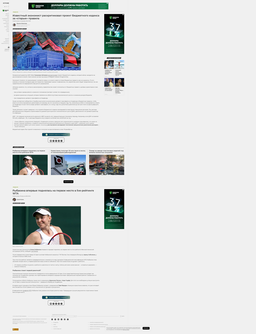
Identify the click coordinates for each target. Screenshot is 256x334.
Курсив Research (5, 18)
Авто (8, 17)
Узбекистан (6, 50)
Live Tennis (34, 251)
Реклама (7, 40)
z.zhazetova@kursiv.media (22, 26)
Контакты (55, 326)
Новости (7, 13)
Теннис (22, 203)
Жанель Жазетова (22, 23)
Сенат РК (24, 28)
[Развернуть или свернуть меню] (8, 35)
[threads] (64, 319)
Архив (8, 31)
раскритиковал (53, 75)
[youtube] (58, 319)
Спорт (8, 28)
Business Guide (6, 20)
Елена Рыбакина (16, 203)
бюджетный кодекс (17, 28)
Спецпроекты (6, 41)
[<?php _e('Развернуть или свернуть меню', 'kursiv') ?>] (8, 47)
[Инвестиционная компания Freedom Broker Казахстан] (6, 11)
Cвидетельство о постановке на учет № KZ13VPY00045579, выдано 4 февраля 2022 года (28, 321)
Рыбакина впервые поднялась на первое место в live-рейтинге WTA (29, 151)
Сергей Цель (20, 199)
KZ (8, 6)
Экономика (6, 26)
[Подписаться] (76, 316)
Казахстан (7, 49)
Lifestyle (7, 21)
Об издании (55, 322)
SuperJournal (6, 23)
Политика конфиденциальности (96, 322)
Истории (7, 15)
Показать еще (68, 181)
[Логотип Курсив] (6, 3)
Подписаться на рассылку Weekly (59, 314)
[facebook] (68, 319)
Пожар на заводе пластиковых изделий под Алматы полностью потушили (106, 151)
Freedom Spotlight (5, 43)
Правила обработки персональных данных (99, 324)
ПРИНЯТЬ (146, 328)
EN (6, 6)
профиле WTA (27, 290)
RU (4, 6)
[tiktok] (61, 319)
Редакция (7, 38)
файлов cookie (126, 329)
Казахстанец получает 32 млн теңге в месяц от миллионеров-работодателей (68, 151)
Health (7, 25)
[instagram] (52, 319)
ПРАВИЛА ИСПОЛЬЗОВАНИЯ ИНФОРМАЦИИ (98, 326)
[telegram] (55, 319)
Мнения (7, 29)
